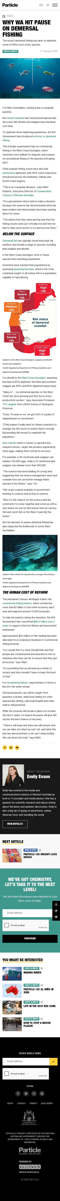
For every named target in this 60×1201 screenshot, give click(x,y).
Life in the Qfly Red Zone (40, 1006)
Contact (21, 1104)
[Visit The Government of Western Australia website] (29, 1117)
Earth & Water (10, 51)
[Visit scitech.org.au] (30, 1167)
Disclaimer (47, 1104)
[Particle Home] (10, 4)
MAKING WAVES (32, 972)
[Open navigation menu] (55, 5)
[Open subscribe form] (41, 5)
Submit (53, 1061)
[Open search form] (47, 5)
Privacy (33, 1104)
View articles (15, 824)
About (10, 1104)
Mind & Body (30, 850)
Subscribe (30, 939)
